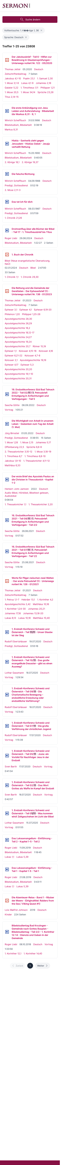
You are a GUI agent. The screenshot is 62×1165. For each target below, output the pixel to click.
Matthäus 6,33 (12, 465)
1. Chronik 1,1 (11, 276)
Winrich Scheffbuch (15, 120)
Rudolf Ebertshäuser (16, 641)
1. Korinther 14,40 (33, 953)
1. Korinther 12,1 (13, 953)
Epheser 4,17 (11, 364)
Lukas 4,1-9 (27, 83)
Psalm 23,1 (29, 78)
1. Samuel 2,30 (45, 78)
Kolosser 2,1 (11, 360)
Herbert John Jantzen (17, 488)
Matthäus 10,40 (41, 617)
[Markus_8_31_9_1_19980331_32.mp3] (7, 111)
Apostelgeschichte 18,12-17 (19, 332)
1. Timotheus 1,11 (29, 87)
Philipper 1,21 (48, 87)
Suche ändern (32, 19)
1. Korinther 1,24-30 (15, 608)
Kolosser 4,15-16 (27, 350)
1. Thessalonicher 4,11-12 (36, 460)
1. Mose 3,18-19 (43, 451)
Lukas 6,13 (10, 617)
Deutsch (38, 69)
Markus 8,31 (11, 129)
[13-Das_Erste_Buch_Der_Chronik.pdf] (7, 254)
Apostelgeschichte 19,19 (33, 360)
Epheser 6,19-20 (42, 309)
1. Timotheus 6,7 (13, 456)
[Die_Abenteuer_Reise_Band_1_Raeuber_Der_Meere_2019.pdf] (7, 900)
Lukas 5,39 (22, 856)
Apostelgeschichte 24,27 (18, 337)
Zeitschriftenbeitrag (15, 73)
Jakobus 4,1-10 (13, 78)
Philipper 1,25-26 (31, 314)
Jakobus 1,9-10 (13, 460)
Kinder (8, 914)
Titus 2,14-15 (12, 96)
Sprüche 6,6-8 (34, 447)
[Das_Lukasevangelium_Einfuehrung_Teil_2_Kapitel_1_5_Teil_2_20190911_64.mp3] (7, 840)
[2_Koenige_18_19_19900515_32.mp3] (7, 143)
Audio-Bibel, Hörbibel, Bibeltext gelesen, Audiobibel (27, 494)
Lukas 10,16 (24, 617)
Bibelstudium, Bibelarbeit (18, 124)
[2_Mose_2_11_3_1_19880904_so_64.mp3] (7, 174)
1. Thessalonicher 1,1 (15, 504)
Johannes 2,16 (43, 83)
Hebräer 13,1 (28, 599)
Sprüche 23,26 (45, 92)
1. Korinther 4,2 (45, 599)
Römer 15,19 (39, 346)
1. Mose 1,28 (11, 442)
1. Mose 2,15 (26, 442)
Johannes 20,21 (36, 608)
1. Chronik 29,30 (29, 276)
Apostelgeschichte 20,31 (18, 378)
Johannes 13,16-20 (33, 613)
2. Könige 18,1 (12, 162)
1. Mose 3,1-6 (12, 83)
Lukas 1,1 (9, 856)
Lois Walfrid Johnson (16, 909)
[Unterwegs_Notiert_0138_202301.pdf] (7, 291)
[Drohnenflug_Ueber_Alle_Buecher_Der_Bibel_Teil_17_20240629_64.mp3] (7, 230)
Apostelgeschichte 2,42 (18, 604)
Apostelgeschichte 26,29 (18, 323)
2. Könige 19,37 (30, 162)
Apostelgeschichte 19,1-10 (19, 373)
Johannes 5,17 (43, 442)
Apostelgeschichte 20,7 (17, 346)
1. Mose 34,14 (28, 92)
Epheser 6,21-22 (13, 355)
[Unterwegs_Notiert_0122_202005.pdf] (7, 60)
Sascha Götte (12, 405)
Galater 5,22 (11, 87)
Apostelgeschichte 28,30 (18, 318)
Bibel (33, 267)
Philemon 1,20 (12, 314)
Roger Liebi (11, 238)
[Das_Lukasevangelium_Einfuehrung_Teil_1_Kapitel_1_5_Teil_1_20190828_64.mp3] (7, 869)
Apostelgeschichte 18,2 (17, 328)
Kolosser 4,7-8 (32, 355)
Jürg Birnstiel (12, 433)
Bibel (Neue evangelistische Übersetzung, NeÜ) (27, 262)
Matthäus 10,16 (41, 604)
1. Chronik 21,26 (13, 217)
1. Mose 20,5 (11, 92)
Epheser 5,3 (27, 364)
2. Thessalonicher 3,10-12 (18, 451)
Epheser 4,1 (25, 309)
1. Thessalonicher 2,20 (41, 504)
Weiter (40, 965)
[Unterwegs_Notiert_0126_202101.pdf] (7, 581)
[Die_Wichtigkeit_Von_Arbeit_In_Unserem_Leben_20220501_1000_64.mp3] (7, 424)
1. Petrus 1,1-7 (12, 599)
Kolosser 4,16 (46, 350)
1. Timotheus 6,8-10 (35, 456)
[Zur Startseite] (16, 6)
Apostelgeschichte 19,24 (18, 341)
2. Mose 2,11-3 (12, 190)
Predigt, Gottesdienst (16, 185)
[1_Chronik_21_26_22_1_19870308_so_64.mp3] (7, 201)
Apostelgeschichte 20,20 (18, 369)
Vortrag (9, 409)
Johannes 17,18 (13, 613)
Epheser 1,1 (11, 350)
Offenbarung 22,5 (14, 447)
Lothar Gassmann (14, 672)
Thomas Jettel (12, 69)
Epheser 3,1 (11, 309)
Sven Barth (11, 766)
